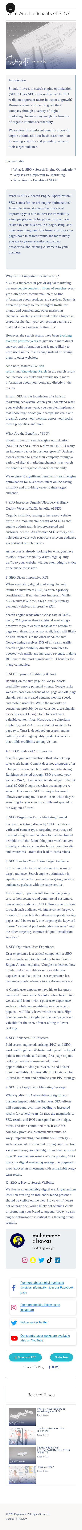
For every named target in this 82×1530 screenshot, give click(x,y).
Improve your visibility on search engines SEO (51, 1410)
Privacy (22, 1519)
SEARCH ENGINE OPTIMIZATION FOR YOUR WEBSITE (53, 1450)
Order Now (61, 1357)
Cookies (10, 1519)
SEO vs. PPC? (45, 1467)
